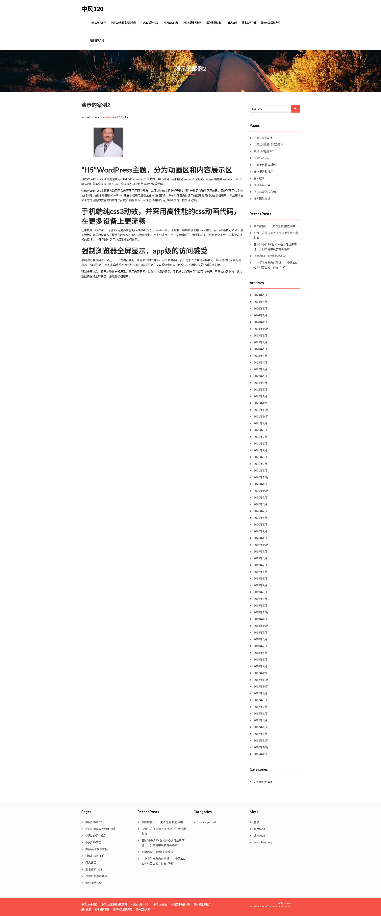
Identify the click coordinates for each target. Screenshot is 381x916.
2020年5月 (260, 524)
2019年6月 (260, 571)
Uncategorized (109, 117)
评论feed (259, 835)
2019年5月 (260, 578)
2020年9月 (260, 497)
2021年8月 (260, 430)
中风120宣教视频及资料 (123, 22)
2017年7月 (260, 706)
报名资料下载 (249, 22)
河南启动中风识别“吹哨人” (270, 255)
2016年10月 (261, 747)
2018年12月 (261, 612)
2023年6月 (260, 349)
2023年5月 (260, 355)
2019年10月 (261, 544)
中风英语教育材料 (192, 22)
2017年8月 (260, 700)
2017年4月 (260, 727)
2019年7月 (260, 565)
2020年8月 (260, 504)
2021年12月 (261, 403)
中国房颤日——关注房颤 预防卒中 (274, 226)
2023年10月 (261, 328)
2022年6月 (260, 376)
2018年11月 (261, 619)
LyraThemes (284, 906)
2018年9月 (260, 632)
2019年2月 (260, 598)
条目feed (259, 828)
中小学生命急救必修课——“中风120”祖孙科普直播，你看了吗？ (276, 265)
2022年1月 (260, 396)
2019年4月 (260, 585)
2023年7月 (260, 342)
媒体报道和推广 (214, 22)
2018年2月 (260, 666)
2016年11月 (261, 740)
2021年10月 (261, 416)
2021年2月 (260, 463)
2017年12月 (261, 673)
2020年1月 (260, 538)
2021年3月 (260, 457)
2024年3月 (260, 308)
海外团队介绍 (97, 40)
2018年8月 (260, 639)
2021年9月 (260, 423)
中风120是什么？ (150, 22)
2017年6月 (260, 713)
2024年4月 (260, 301)
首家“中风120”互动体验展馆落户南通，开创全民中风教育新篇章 (275, 247)
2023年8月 (260, 335)
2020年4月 (260, 531)
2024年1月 (260, 315)
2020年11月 (261, 484)
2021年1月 (260, 470)
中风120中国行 (98, 22)
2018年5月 (260, 659)
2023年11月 (261, 322)
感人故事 (232, 22)
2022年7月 (260, 369)
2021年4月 (260, 450)
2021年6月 (260, 443)
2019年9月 (260, 551)
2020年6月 (260, 517)
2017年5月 (260, 720)
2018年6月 (260, 652)
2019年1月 (260, 605)
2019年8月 (260, 558)
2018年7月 (260, 646)
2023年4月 (260, 362)
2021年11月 (261, 409)
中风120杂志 (171, 22)
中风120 (92, 8)
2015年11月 (261, 754)
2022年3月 (260, 389)
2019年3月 (260, 592)
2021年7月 (260, 436)
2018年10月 (261, 625)
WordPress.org (263, 842)
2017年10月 (261, 686)
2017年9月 (260, 693)
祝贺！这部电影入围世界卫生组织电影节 (276, 235)
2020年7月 (260, 511)
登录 (256, 822)
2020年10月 (261, 490)
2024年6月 (260, 295)
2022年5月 (260, 382)
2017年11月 (261, 679)
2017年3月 (260, 733)
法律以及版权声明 (270, 22)
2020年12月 (261, 477)
